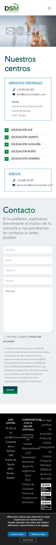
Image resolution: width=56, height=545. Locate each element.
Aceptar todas (17, 534)
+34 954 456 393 (25, 90)
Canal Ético (28, 478)
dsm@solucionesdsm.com (31, 94)
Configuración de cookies (45, 451)
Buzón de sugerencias (28, 469)
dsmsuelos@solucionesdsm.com (35, 185)
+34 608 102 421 (25, 180)
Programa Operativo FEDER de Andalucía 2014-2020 (45, 470)
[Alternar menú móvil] (49, 8)
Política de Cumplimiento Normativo (28, 498)
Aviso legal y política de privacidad (45, 427)
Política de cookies (45, 441)
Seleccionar (28, 540)
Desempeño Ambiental (28, 460)
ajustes (45, 525)
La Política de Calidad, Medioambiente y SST (28, 444)
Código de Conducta (28, 487)
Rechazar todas (38, 534)
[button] (28, 130)
